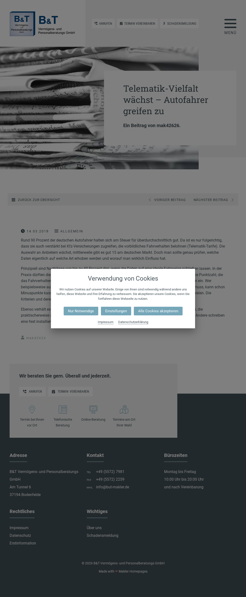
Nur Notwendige (81, 311)
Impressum (105, 322)
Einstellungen (116, 311)
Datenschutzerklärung (133, 322)
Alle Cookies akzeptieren (158, 311)
